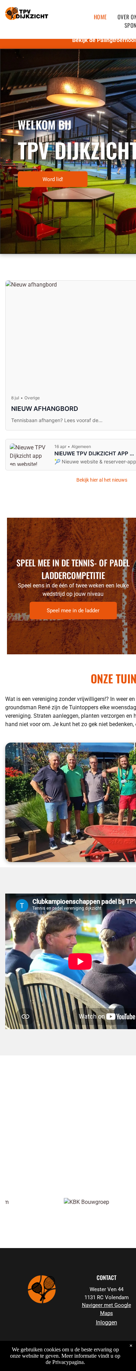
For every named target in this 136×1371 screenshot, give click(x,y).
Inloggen (106, 1322)
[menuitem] (100, 17)
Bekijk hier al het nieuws (101, 480)
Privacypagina (68, 1362)
